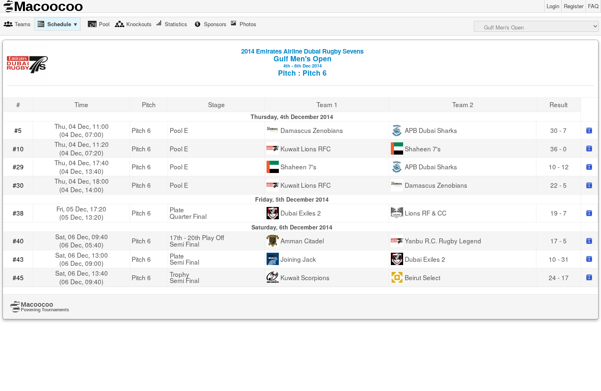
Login (553, 6)
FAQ (593, 6)
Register (573, 6)
